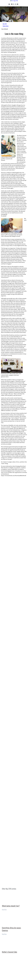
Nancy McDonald (4, 29)
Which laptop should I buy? (11, 905)
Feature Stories (5, 26)
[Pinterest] (17, 4)
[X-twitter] (14, 4)
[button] (9, 4)
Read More (4, 909)
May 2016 (5, 24)
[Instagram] (15, 4)
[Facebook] (12, 4)
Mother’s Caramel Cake (9, 952)
